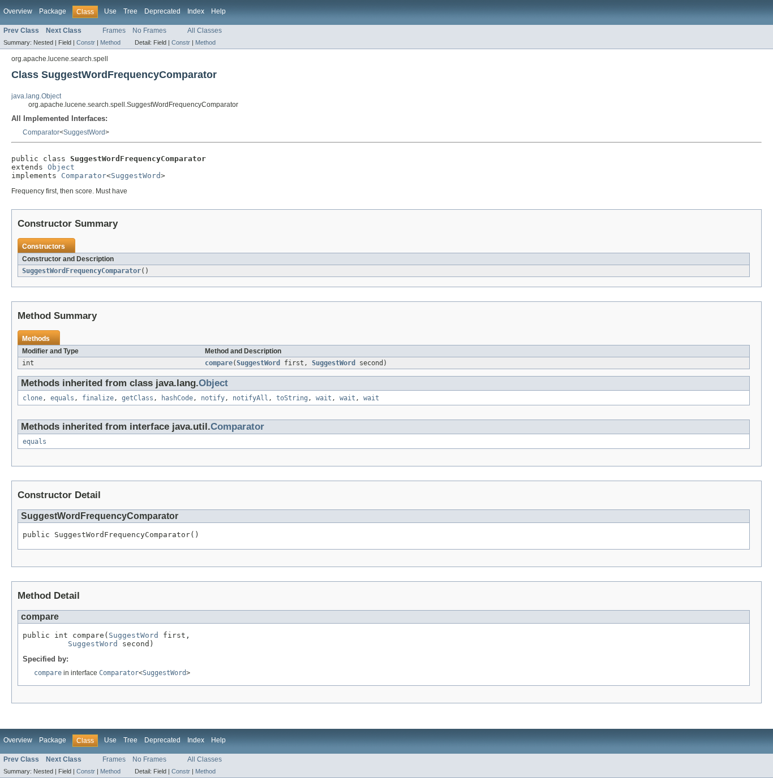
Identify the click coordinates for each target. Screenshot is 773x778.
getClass (137, 398)
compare (219, 363)
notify (213, 398)
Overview (17, 11)
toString (292, 398)
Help (218, 11)
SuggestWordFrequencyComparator (81, 271)
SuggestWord (84, 132)
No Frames (149, 30)
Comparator (41, 132)
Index (195, 11)
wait (324, 398)
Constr (85, 42)
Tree (130, 11)
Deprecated (162, 11)
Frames (114, 30)
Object (61, 167)
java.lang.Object (36, 96)
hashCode (177, 398)
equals (62, 398)
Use (110, 11)
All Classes (204, 30)
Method (110, 42)
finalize (98, 398)
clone (32, 398)
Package (52, 11)
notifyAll (250, 398)
